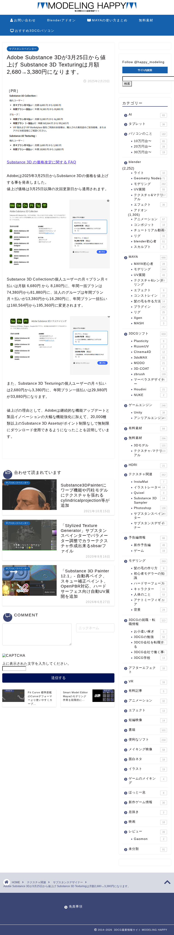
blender (135, 162)
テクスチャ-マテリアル (149, 453)
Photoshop (149, 508)
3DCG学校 (149, 657)
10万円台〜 (149, 141)
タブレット (147, 124)
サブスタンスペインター (22, 48)
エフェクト (149, 204)
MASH (149, 323)
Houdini (149, 389)
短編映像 (147, 720)
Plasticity (149, 341)
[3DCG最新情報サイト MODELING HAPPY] (87, 11)
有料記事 (146, 691)
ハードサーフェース (149, 583)
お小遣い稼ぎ (149, 631)
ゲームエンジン (147, 405)
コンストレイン (149, 295)
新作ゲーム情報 (147, 802)
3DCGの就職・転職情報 (147, 622)
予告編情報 (147, 537)
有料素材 (147, 428)
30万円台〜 (149, 152)
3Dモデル (149, 445)
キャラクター (149, 589)
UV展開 (149, 189)
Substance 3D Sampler (149, 500)
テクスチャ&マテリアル (149, 197)
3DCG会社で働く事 (149, 652)
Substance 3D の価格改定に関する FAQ (41, 162)
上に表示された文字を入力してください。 (36, 663)
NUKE (149, 395)
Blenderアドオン (61, 20)
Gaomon (149, 839)
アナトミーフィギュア (149, 602)
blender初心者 (149, 241)
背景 (149, 609)
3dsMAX (149, 357)
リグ (149, 236)
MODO (149, 363)
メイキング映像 (147, 749)
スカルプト (149, 247)
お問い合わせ (25, 20)
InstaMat (149, 481)
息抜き (146, 812)
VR (147, 682)
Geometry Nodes (149, 178)
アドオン (140, 210)
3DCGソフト (147, 333)
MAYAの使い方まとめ (110, 20)
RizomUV (149, 346)
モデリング (149, 184)
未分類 (147, 849)
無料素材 (146, 20)
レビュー (147, 831)
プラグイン (149, 306)
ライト (149, 173)
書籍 (147, 730)
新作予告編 (149, 545)
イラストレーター (149, 487)
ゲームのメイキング (146, 780)
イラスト (147, 769)
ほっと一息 (146, 792)
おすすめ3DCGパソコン (35, 30)
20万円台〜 (149, 146)
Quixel (149, 493)
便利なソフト (147, 739)
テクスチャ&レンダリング (149, 282)
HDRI (147, 465)
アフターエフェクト (147, 670)
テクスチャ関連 (147, 474)
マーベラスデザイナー (149, 381)
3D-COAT (149, 368)
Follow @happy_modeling (143, 62)
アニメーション (149, 219)
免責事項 (75, 906)
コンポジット (149, 224)
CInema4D (149, 352)
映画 (147, 822)
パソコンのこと (147, 133)
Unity (149, 412)
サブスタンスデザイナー (149, 525)
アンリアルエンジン (149, 418)
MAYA (147, 257)
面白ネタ (147, 759)
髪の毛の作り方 (149, 568)
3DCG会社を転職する (149, 644)
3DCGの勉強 (149, 637)
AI (147, 115)
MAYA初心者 (149, 264)
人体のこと (149, 594)
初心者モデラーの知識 (149, 575)
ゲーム (149, 550)
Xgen (149, 318)
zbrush (149, 374)
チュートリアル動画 (149, 230)
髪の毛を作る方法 (149, 301)
